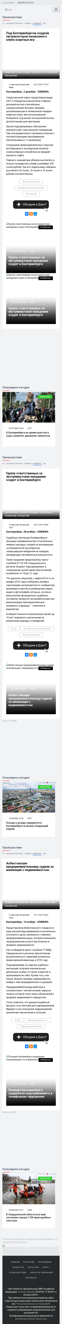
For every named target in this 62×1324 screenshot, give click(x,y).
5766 (32, 689)
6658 (32, 251)
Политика (29, 1262)
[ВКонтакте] (27, 214)
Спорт (46, 1267)
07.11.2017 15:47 (18, 1084)
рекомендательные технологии (30, 1319)
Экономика (44, 1262)
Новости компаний (41, 1273)
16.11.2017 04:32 (18, 689)
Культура (33, 1267)
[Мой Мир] (35, 214)
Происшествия (18, 1273)
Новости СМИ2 (9, 721)
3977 (30, 818)
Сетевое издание (26, 1292)
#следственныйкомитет (31, 187)
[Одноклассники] (31, 214)
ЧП (3, 23)
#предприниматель (31, 1026)
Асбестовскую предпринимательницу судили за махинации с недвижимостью (30, 700)
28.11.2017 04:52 (18, 251)
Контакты (31, 1278)
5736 (32, 1084)
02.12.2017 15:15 (41, 84)
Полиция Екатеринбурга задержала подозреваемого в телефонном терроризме (30, 1093)
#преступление (31, 181)
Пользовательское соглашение (32, 1304)
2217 (30, 428)
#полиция (31, 193)
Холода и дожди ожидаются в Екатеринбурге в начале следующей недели (27, 826)
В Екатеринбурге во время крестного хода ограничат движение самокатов (28, 434)
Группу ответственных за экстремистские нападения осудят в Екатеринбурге (28, 261)
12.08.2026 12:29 (15, 818)
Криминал (37, 23)
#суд (14, 628)
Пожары (27, 23)
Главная (15, 1262)
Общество (45, 397)
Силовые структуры (14, 23)
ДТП (44, 23)
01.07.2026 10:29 (15, 428)
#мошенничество (37, 1020)
